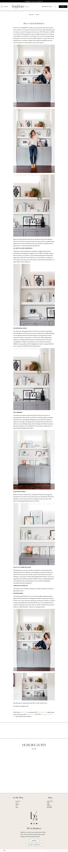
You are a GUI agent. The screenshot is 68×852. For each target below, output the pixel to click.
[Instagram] (34, 824)
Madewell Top (24, 712)
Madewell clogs (32, 714)
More (17, 807)
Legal (4, 850)
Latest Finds (50, 801)
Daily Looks (49, 6)
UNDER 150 (49, 805)
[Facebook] (37, 824)
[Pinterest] (31, 824)
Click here (27, 1)
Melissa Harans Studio (53, 850)
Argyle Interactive (61, 850)
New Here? (44, 6)
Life (32, 14)
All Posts (18, 801)
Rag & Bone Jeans (42, 712)
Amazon (17, 804)
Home (30, 14)
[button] (55, 6)
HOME (48, 804)
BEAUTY (48, 802)
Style (17, 802)
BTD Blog (6, 6)
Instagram (49, 807)
